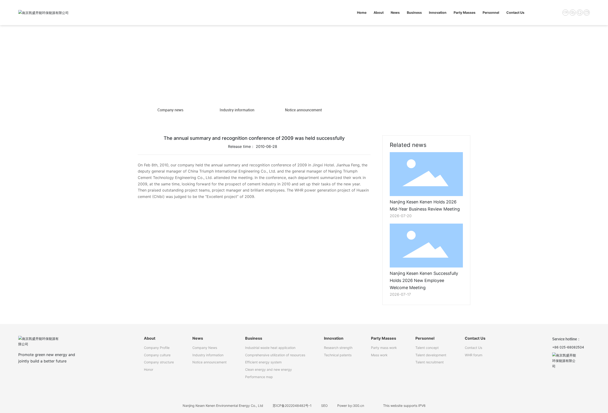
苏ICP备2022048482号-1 (292, 406)
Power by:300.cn (350, 406)
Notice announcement (303, 110)
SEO (324, 406)
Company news (170, 110)
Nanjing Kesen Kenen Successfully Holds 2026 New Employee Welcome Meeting (424, 280)
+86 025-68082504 (568, 347)
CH (566, 12)
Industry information (237, 110)
